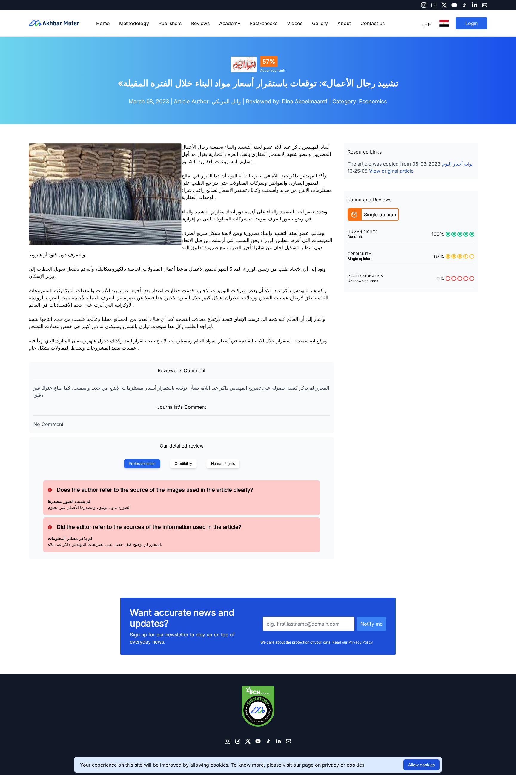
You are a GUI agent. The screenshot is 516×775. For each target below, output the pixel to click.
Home (103, 23)
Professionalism (142, 463)
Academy (229, 23)
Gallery (320, 23)
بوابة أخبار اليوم (457, 164)
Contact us (372, 23)
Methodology (134, 23)
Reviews (200, 23)
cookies (355, 765)
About (344, 23)
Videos (294, 23)
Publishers (170, 23)
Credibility (183, 463)
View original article (391, 171)
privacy (330, 765)
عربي (427, 23)
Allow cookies (421, 764)
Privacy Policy (360, 642)
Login (471, 23)
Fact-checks (263, 23)
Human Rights (223, 463)
